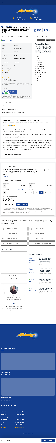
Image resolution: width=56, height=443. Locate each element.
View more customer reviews (13, 154)
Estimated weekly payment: (10, 196)
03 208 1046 (14, 278)
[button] (47, 2)
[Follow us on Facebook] (1, 342)
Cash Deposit (32, 183)
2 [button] (14, 303)
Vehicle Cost (6, 183)
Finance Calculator (39, 233)
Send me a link (31, 37)
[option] (23, 40)
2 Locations (38, 19)
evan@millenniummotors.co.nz (13, 282)
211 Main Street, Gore (7, 400)
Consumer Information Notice (42, 243)
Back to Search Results (7, 26)
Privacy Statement (28, 433)
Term (32, 189)
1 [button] (13, 303)
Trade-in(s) (6, 189)
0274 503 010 (17, 297)
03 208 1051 (10, 297)
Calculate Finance (39, 30)
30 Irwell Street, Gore (7, 375)
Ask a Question (49, 440)
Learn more (5, 176)
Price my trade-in (22, 189)
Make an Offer (38, 238)
